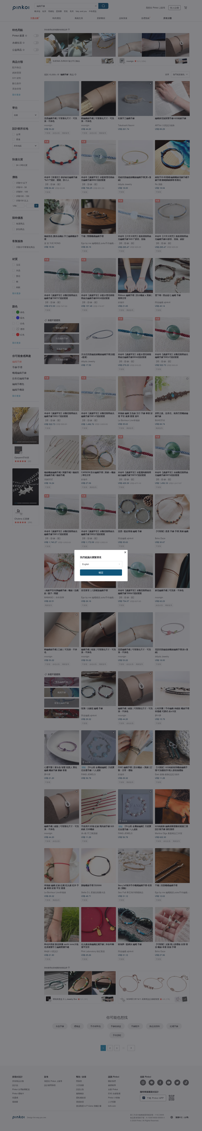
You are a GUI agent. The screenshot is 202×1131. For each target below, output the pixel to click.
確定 (101, 572)
